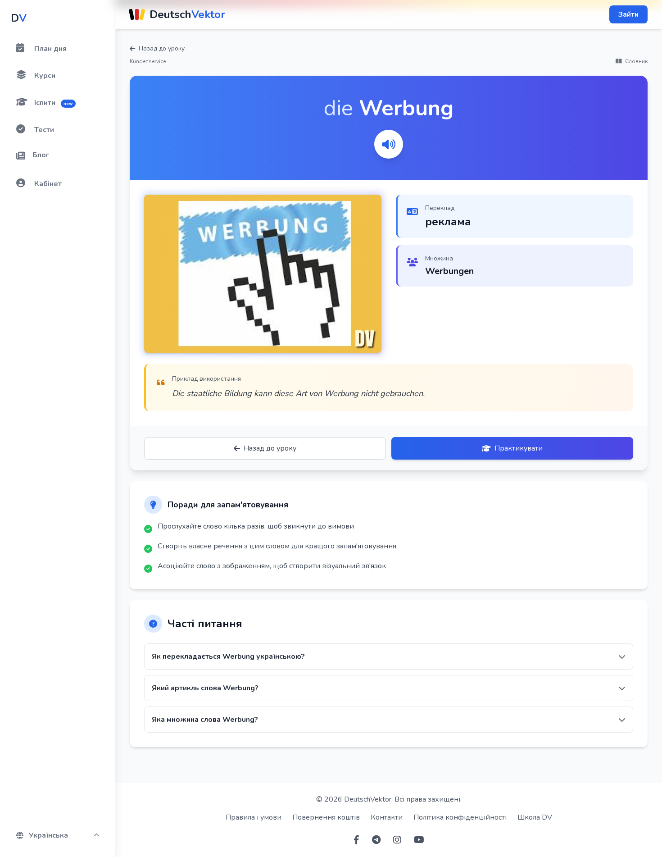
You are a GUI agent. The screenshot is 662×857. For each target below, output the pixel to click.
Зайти (628, 14)
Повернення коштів (326, 817)
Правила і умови (253, 817)
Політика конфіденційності (460, 817)
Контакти (387, 817)
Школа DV (534, 817)
